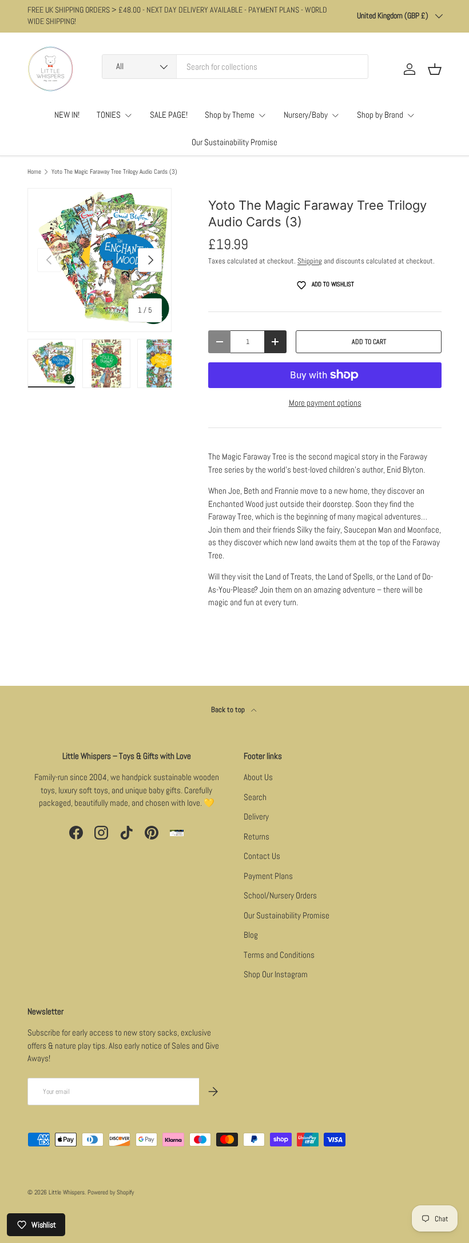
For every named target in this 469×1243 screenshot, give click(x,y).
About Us (258, 777)
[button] (434, 69)
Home (34, 172)
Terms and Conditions (279, 954)
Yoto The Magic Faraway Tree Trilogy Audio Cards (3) (114, 172)
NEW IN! (67, 114)
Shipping (309, 261)
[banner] (325, 540)
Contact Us (262, 855)
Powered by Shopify (111, 1192)
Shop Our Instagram (276, 974)
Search (255, 797)
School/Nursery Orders (280, 895)
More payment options (325, 402)
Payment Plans (268, 875)
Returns (256, 836)
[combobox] (235, 66)
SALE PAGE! (169, 114)
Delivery (256, 816)
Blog (251, 934)
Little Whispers (67, 1192)
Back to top (229, 709)
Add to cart (369, 341)
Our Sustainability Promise (234, 142)
